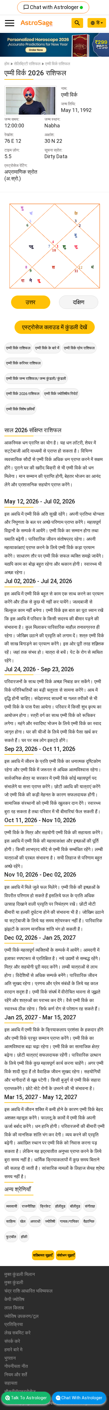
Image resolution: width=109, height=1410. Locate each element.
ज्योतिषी (50, 1221)
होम (6, 63)
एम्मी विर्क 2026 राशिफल (23, 393)
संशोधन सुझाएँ (65, 1255)
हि (99, 22)
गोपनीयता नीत (16, 1366)
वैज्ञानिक (88, 1221)
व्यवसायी (11, 1206)
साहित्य (10, 1221)
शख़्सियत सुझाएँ (43, 1255)
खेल (23, 1221)
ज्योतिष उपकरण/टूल (21, 1316)
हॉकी (24, 1237)
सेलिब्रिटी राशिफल (27, 63)
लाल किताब (14, 1308)
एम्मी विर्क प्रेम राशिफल (79, 348)
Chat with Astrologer (51, 7)
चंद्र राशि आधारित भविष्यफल (28, 1291)
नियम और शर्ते (15, 1374)
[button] (8, 45)
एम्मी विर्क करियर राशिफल (23, 363)
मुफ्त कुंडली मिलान (19, 1274)
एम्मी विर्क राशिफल (18, 348)
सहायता (10, 1383)
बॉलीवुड (75, 1206)
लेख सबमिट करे (17, 1333)
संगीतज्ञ (90, 1206)
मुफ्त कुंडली (13, 1282)
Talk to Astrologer (29, 1397)
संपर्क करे (12, 1341)
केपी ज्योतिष (14, 1299)
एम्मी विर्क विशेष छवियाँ (20, 409)
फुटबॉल (11, 1237)
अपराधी (35, 1221)
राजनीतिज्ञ (28, 1206)
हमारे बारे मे (13, 1349)
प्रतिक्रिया (13, 1324)
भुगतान (10, 1358)
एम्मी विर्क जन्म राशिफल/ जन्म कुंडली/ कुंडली (36, 378)
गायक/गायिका (69, 1221)
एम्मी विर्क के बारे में (47, 348)
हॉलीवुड (60, 1206)
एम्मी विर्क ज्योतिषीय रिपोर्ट (61, 393)
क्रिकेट (45, 1206)
